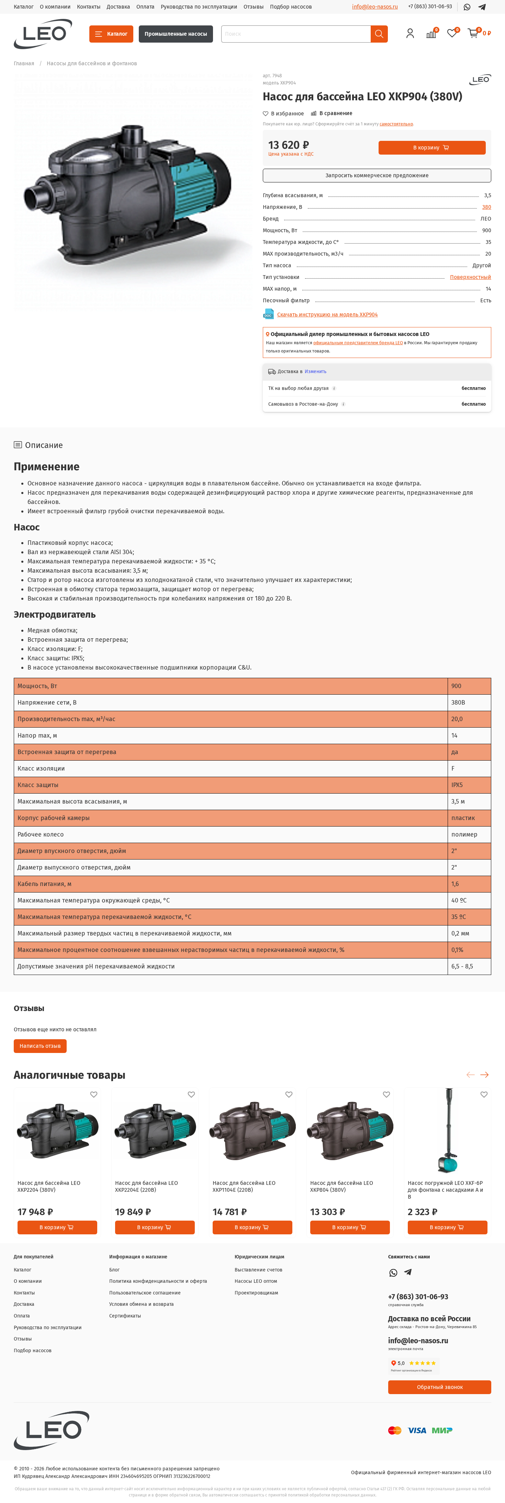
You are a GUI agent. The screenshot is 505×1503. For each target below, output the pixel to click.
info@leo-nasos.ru (375, 6)
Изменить (315, 371)
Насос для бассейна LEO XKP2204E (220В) (146, 1186)
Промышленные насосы (176, 34)
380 (486, 207)
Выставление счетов (258, 1270)
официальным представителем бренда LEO (358, 342)
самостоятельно (396, 123)
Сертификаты (125, 1316)
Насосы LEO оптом (256, 1281)
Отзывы (254, 6)
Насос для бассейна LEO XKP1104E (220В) (244, 1186)
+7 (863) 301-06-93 (430, 6)
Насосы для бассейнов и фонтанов (92, 63)
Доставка (118, 6)
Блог (114, 1270)
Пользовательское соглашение (145, 1293)
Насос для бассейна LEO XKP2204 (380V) (49, 1186)
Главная (24, 63)
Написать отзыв (40, 1046)
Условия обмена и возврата (141, 1304)
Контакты (89, 6)
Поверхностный (470, 277)
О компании (55, 6)
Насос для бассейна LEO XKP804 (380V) (341, 1186)
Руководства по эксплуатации (199, 6)
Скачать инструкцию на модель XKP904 (327, 314)
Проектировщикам (256, 1293)
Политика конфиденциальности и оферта (158, 1281)
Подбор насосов (291, 6)
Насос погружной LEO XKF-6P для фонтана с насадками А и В (445, 1190)
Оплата (145, 6)
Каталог (24, 6)
